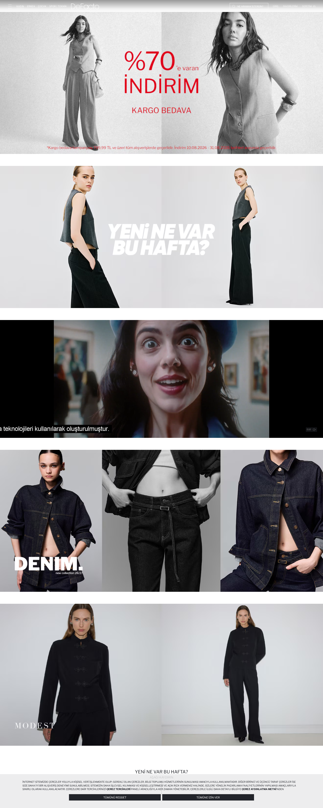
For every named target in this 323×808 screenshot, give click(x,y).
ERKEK (31, 6)
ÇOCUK (42, 6)
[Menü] (9, 6)
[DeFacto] (85, 6)
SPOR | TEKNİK (58, 6)
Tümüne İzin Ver (208, 797)
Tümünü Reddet (114, 797)
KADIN (20, 6)
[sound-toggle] (314, 429)
